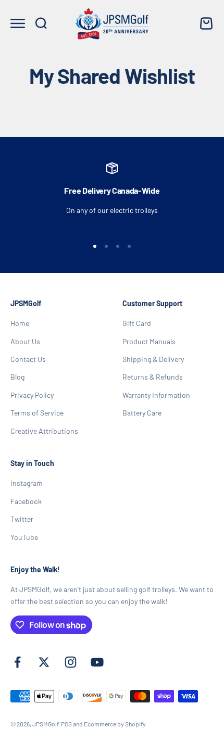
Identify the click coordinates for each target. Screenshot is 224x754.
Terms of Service (37, 412)
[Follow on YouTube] (97, 662)
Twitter (21, 518)
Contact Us (28, 359)
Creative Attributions (44, 430)
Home (19, 323)
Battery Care (141, 412)
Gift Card (136, 323)
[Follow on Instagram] (71, 662)
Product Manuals (149, 341)
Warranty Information (156, 395)
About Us (25, 341)
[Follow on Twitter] (44, 662)
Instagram (26, 483)
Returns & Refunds (152, 376)
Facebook (26, 501)
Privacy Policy (32, 395)
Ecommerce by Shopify (115, 723)
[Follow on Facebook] (17, 662)
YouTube (24, 537)
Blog (17, 376)
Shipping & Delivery (153, 359)
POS (66, 723)
